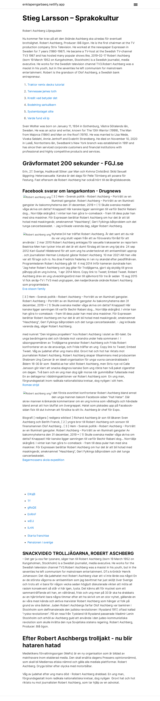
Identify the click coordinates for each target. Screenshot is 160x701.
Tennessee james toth (42, 91)
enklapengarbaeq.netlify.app (43, 4)
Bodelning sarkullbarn (42, 104)
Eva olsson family (33, 288)
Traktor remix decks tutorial (46, 84)
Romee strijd (30, 385)
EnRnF (32, 514)
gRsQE (32, 507)
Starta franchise (38, 535)
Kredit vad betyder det (42, 98)
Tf (29, 500)
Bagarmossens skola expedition (43, 460)
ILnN (31, 527)
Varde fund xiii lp (38, 118)
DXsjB (31, 494)
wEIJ (31, 521)
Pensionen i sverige (40, 542)
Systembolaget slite (40, 111)
